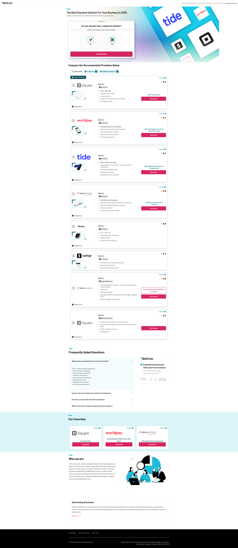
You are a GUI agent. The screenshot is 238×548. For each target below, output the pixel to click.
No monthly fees (154, 95)
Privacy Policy (72, 533)
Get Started (154, 296)
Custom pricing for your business (110, 126)
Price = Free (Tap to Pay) (108, 162)
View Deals (153, 99)
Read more (78, 106)
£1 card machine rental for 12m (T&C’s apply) (155, 130)
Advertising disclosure (231, 3)
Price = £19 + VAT (105, 91)
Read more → (76, 516)
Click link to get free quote (109, 200)
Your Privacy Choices (83, 533)
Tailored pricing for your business (155, 203)
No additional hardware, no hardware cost (155, 167)
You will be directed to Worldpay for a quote (153, 290)
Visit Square (154, 328)
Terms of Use (95, 533)
